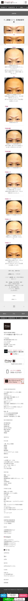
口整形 (5, 448)
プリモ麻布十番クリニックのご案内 (12, 392)
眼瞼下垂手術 (7, 429)
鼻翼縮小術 (6, 426)
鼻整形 (5, 445)
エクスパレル (7, 496)
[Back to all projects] (14, 306)
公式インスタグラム (9, 539)
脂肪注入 (6, 453)
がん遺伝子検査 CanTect (9, 507)
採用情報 (6, 582)
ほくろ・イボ (7, 466)
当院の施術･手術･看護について (11, 397)
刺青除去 (6, 484)
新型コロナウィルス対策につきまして (13, 406)
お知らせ (6, 572)
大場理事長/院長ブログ (9, 530)
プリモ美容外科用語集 (9, 521)
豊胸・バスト (7, 475)
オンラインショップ (9, 408)
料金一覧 (6, 411)
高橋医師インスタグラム (10, 543)
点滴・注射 (6, 498)
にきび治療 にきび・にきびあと (11, 461)
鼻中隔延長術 (7, 423)
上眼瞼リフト (11, 274)
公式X (5, 559)
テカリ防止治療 (7, 468)
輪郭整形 (6, 450)
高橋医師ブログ (7, 531)
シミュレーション (8, 400)
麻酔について (7, 402)
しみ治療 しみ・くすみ (9, 460)
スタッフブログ (7, 533)
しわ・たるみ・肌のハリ (10, 465)
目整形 (14, 295)
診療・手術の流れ (8, 398)
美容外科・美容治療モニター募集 (12, 416)
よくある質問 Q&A (8, 574)
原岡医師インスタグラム (10, 544)
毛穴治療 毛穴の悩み (9, 463)
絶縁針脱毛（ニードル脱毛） (11, 493)
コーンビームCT (8, 512)
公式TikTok (6, 552)
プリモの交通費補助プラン (10, 414)
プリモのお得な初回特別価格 (11, 413)
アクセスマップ (7, 395)
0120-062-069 (7, 343)
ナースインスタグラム (9, 546)
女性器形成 (6, 481)
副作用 (11, 277)
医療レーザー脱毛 (8, 491)
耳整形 (5, 447)
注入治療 (6, 494)
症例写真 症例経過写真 (9, 520)
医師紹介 (6, 393)
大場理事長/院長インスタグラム (11, 541)
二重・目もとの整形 (9, 443)
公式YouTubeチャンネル (9, 566)
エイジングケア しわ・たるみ (11, 452)
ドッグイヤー (14, 290)
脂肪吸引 (6, 476)
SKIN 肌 (6, 457)
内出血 (10, 282)
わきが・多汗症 (7, 483)
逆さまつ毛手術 (7, 428)
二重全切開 (6, 431)
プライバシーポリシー (9, 576)
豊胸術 (5, 432)
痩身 (5, 499)
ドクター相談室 (7, 523)
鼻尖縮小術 (6, 424)
